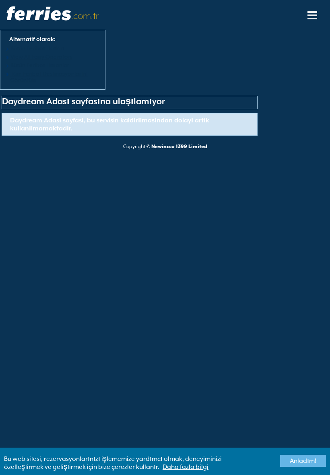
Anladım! (303, 461)
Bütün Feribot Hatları (37, 48)
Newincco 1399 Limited (179, 146)
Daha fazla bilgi (185, 467)
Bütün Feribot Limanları (40, 65)
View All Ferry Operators (41, 57)
